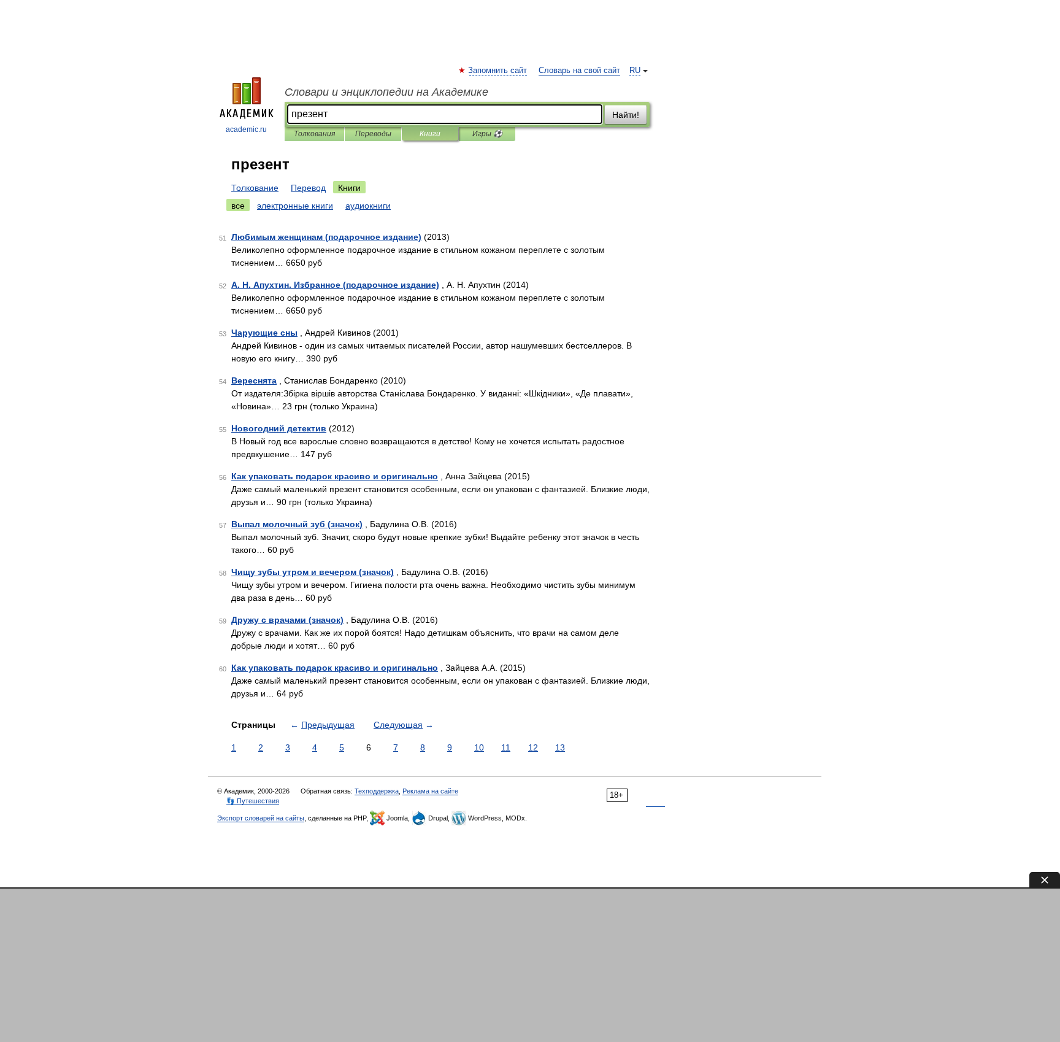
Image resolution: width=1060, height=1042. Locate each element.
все (238, 205)
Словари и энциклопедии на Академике (386, 92)
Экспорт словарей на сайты (260, 818)
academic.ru (246, 129)
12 (533, 747)
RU (634, 70)
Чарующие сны (264, 333)
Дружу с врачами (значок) (287, 620)
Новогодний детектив (278, 428)
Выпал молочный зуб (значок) (297, 524)
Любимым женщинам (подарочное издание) (326, 237)
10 (479, 747)
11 (505, 747)
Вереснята (254, 380)
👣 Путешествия (252, 801)
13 (560, 747)
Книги (430, 133)
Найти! (625, 115)
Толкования (314, 133)
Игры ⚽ (487, 133)
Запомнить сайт (498, 70)
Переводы (373, 133)
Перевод (308, 188)
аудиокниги (368, 205)
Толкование (254, 188)
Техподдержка (377, 791)
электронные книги (295, 205)
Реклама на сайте (430, 791)
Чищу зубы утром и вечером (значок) (312, 572)
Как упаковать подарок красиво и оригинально (334, 476)
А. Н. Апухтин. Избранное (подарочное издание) (335, 285)
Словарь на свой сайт (579, 70)
